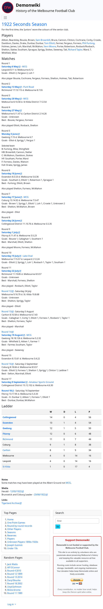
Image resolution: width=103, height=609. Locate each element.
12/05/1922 (15, 491)
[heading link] (15, 35)
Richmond (8, 439)
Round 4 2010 (14, 570)
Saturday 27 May (10, 110)
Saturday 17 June (11, 197)
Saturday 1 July (10, 232)
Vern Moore (50, 46)
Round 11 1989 (14, 593)
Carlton (6, 450)
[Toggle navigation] (5, 17)
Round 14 (6, 331)
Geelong (7, 428)
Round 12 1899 (14, 573)
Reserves (11, 535)
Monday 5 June (9, 133)
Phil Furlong (88, 43)
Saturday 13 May (10, 86)
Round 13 (6, 311)
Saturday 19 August (12, 335)
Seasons (11, 532)
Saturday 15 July (10, 255)
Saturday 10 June (11, 173)
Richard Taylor (75, 49)
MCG (24, 66)
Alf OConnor (13, 567)
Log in (11, 604)
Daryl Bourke (14, 580)
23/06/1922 (39, 494)
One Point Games (16, 522)
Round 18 (7, 390)
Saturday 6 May (10, 66)
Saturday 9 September (13, 382)
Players (11, 538)
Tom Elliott (49, 43)
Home (10, 519)
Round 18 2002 (14, 583)
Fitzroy (6, 433)
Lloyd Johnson (14, 586)
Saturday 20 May (10, 98)
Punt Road (28, 86)
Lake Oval (28, 255)
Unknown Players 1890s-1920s (22, 541)
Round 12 (6, 291)
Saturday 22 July (10, 270)
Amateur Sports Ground (41, 382)
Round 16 (6, 363)
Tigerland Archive (10, 503)
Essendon (8, 422)
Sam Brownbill (43, 40)
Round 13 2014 (14, 577)
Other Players (14, 529)
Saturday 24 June (11, 220)
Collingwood (9, 417)
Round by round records (19, 525)
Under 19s (12, 548)
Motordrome (14, 589)
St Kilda (6, 466)
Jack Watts (12, 564)
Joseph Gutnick (15, 545)
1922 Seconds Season (24, 24)
